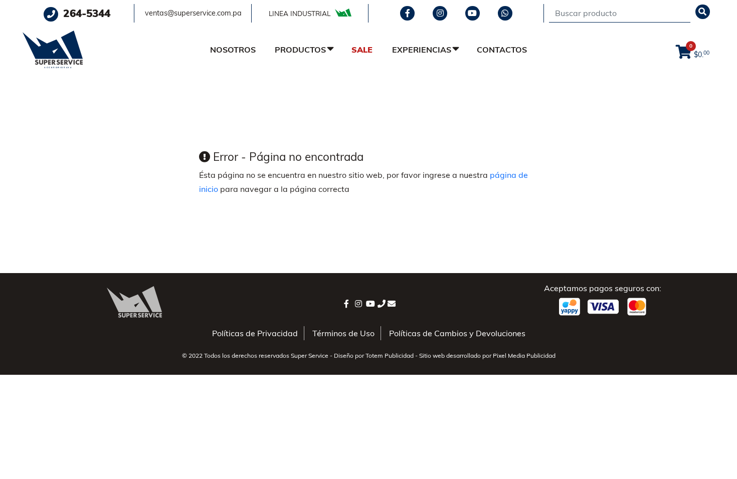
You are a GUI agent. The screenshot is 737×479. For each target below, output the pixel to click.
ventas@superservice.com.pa (193, 13)
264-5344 (85, 13)
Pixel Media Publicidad (524, 355)
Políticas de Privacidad (255, 333)
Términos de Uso (343, 333)
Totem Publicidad (389, 355)
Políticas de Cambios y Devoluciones (457, 333)
